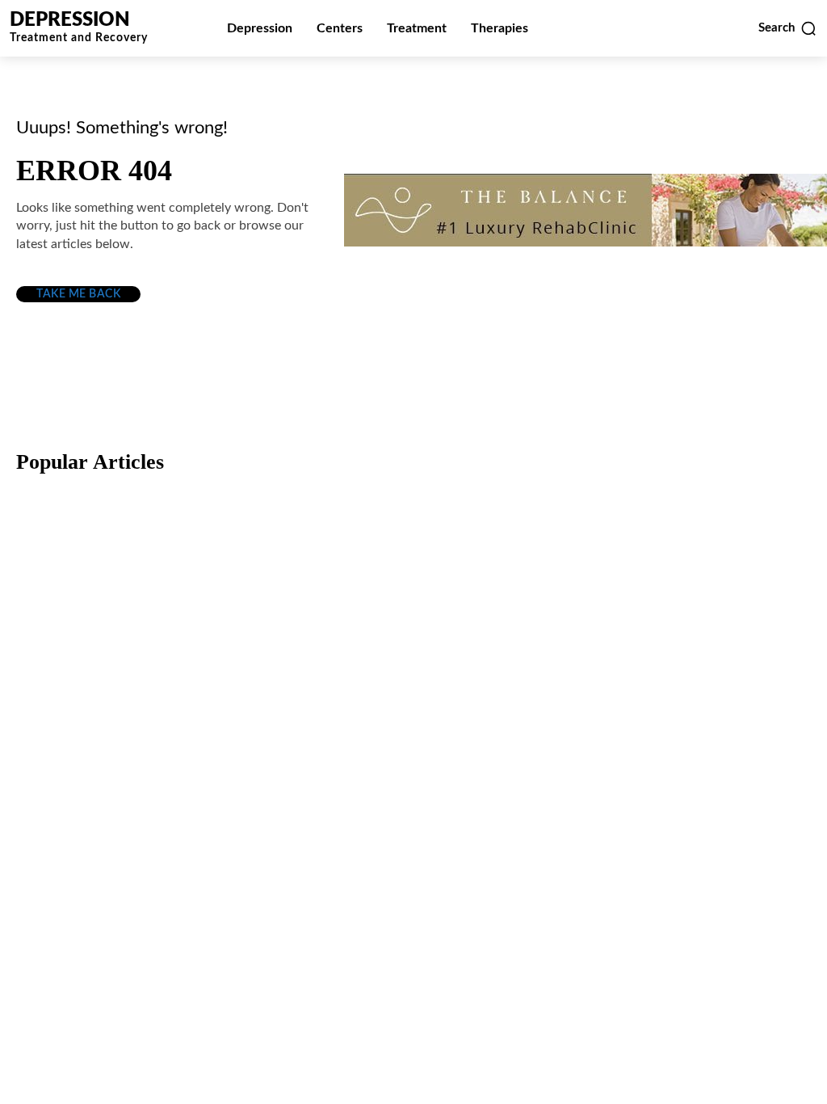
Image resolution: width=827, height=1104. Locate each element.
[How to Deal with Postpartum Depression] (683, 579)
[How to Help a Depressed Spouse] (143, 579)
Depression (75, 618)
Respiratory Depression (383, 649)
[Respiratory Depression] (414, 579)
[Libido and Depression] (414, 781)
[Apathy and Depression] (683, 781)
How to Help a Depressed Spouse (144, 649)
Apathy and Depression (653, 851)
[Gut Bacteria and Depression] (143, 781)
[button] (787, 28)
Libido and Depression (381, 851)
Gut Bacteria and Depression (128, 851)
